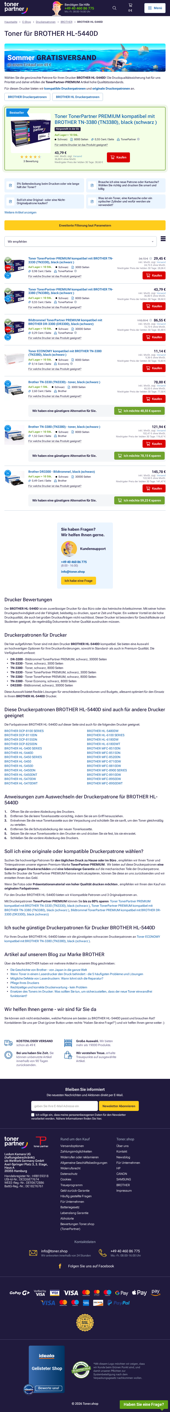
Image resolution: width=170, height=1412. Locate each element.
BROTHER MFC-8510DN (103, 748)
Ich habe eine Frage (79, 580)
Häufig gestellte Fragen (76, 1196)
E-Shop (26, 21)
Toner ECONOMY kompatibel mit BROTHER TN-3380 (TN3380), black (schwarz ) (65, 352)
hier (99, 1118)
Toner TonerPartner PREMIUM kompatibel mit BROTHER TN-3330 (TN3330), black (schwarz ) (70, 260)
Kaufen (121, 157)
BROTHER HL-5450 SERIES (23, 757)
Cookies (65, 1179)
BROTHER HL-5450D (18, 766)
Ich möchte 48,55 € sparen (142, 411)
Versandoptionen (72, 1146)
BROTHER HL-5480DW (102, 731)
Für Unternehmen (72, 1201)
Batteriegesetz (69, 1207)
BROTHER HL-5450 (17, 761)
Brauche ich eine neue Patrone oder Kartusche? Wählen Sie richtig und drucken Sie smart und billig (128, 185)
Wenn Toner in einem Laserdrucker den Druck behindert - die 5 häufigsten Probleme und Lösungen (76, 974)
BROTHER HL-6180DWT (103, 744)
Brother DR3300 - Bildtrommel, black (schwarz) (61, 471)
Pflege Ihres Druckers (24, 983)
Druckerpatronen (46, 21)
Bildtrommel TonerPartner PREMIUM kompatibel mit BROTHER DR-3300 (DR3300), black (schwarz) (65, 321)
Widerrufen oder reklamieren (79, 1157)
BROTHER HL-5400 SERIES (23, 748)
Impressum (124, 1190)
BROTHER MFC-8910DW (104, 774)
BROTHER (66, 21)
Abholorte (67, 1218)
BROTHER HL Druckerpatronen (77, 97)
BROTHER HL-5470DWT (21, 783)
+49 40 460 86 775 (79, 8)
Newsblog (123, 1157)
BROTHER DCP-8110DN (20, 735)
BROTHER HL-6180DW (102, 739)
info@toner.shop (73, 571)
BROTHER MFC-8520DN (103, 757)
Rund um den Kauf (75, 1139)
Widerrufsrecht (70, 1168)
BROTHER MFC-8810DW (104, 766)
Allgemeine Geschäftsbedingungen (83, 1162)
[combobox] (80, 241)
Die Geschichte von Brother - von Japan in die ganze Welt (48, 970)
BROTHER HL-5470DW (20, 779)
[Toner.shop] (16, 8)
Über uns (122, 1146)
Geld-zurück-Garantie (74, 1190)
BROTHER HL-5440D (18, 753)
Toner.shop (125, 1139)
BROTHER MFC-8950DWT (105, 783)
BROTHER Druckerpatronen (27, 97)
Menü (158, 8)
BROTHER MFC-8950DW (104, 779)
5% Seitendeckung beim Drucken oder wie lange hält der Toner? (48, 185)
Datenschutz (68, 1174)
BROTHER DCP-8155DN (20, 739)
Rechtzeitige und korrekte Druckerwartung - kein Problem (48, 987)
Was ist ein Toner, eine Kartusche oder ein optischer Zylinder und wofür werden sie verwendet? (125, 201)
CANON (121, 1174)
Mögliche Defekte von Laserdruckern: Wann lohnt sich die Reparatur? (56, 978)
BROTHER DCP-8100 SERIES (24, 731)
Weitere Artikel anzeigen (20, 212)
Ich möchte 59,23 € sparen (142, 500)
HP (118, 1168)
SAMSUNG (123, 1179)
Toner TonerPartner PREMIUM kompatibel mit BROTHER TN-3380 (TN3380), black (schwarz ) (70, 291)
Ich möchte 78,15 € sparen (142, 455)
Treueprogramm (71, 1185)
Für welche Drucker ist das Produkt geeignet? (81, 144)
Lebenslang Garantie (74, 1213)
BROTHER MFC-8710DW (104, 761)
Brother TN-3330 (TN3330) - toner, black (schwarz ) (64, 382)
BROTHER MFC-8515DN (103, 753)
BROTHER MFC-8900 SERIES (107, 770)
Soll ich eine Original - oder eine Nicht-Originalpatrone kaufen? (41, 201)
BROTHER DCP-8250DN (20, 744)
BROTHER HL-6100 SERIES (105, 735)
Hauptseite (10, 21)
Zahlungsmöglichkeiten (76, 1151)
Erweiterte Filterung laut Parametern (85, 225)
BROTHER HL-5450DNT (20, 774)
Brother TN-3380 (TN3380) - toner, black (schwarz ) (64, 426)
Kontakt (121, 1151)
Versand (77, 156)
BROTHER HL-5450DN (19, 770)
